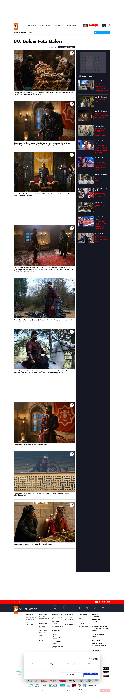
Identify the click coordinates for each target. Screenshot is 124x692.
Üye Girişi (23, 602)
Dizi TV (54, 634)
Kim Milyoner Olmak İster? (57, 627)
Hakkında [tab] (90, 664)
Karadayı (41, 621)
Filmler (54, 643)
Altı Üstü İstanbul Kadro (82, 617)
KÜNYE (94, 637)
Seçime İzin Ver (55, 673)
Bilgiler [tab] (52, 664)
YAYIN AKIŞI (71, 26)
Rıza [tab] (33, 664)
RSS (109, 610)
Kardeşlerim (42, 638)
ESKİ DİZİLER (43, 614)
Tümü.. (41, 640)
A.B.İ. (28, 622)
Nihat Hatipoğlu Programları (56, 637)
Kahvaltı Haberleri (70, 622)
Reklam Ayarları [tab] (71, 664)
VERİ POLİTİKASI (97, 643)
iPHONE (64, 610)
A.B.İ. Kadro (81, 623)
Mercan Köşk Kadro (83, 621)
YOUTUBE (103, 610)
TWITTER (87, 610)
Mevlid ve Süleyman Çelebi (57, 647)
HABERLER (95, 614)
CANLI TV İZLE (104, 602)
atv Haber (58, 26)
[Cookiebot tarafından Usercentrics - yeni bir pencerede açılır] (90, 659)
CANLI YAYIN (105, 690)
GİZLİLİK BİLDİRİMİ (97, 641)
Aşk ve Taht (29, 624)
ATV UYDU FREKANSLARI (99, 645)
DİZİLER (31, 26)
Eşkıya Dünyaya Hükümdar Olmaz (44, 617)
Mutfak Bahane (56, 624)
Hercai (41, 635)
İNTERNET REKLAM (97, 648)
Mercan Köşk (30, 619)
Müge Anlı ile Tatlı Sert (57, 618)
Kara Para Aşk (43, 623)
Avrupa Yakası (43, 633)
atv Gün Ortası (69, 619)
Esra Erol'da (55, 621)
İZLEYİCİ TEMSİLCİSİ (98, 634)
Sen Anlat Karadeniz (42, 627)
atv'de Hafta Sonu (70, 624)
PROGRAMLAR (44, 26)
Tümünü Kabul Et (91, 673)
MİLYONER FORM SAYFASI (99, 626)
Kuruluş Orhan (43, 630)
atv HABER (68, 614)
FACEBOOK (79, 610)
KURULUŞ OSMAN (20, 32)
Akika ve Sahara (56, 641)
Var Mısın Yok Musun (56, 631)
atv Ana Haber (69, 617)
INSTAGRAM (95, 610)
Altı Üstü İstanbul (31, 617)
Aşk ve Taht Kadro (83, 626)
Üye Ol (16, 602)
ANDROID (55, 610)
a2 (93, 624)
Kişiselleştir (70, 674)
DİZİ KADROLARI (82, 614)
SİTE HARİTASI (96, 650)
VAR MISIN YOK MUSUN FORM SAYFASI (101, 629)
